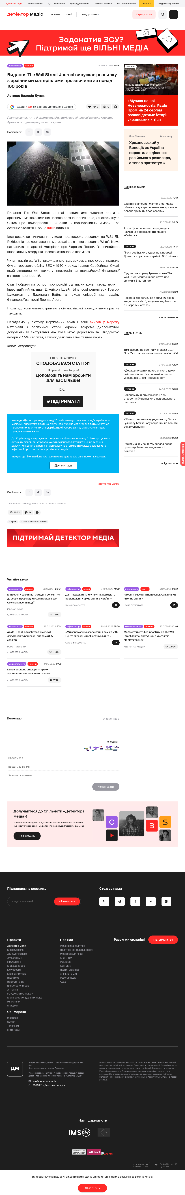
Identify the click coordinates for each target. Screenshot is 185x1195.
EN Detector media (126, 3)
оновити (112, 741)
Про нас (66, 940)
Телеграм (13, 1025)
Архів (63, 981)
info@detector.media (44, 1081)
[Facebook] (29, 132)
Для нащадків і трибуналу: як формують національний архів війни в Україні (90, 596)
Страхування (144, 14)
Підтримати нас (69, 969)
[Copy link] (47, 132)
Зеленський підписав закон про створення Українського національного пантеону (149, 398)
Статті (68, 14)
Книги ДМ (66, 957)
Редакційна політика (72, 945)
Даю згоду (92, 1188)
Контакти (66, 965)
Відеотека (13, 977)
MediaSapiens (35, 3)
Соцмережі (16, 1012)
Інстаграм (13, 1029)
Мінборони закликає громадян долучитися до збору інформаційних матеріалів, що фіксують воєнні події (34, 598)
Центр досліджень (80, 3)
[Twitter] (38, 132)
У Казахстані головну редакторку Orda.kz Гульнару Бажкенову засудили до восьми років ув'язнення (151, 423)
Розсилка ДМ (68, 977)
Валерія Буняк (33, 96)
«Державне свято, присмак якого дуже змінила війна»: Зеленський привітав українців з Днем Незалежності (149, 374)
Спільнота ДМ (27, 836)
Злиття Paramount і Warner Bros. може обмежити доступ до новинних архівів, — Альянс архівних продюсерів (150, 207)
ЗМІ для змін (14, 957)
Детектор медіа (14, 3)
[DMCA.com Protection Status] (79, 1154)
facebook (12, 1017)
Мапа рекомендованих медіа (24, 997)
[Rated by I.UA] (107, 1154)
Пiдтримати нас (163, 939)
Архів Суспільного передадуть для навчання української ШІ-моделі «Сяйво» (146, 231)
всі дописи (168, 463)
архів (13, 521)
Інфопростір (15, 65)
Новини (55, 14)
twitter (11, 1021)
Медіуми (12, 1005)
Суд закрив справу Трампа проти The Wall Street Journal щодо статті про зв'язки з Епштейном (148, 277)
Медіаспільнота (133, 626)
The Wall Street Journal (35, 521)
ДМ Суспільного (56, 3)
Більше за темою (134, 187)
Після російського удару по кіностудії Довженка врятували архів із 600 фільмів (151, 254)
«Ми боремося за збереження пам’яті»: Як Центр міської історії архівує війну (91, 634)
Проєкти (14, 940)
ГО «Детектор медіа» (168, 3)
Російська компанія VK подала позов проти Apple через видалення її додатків (148, 447)
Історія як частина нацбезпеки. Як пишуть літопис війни (150, 596)
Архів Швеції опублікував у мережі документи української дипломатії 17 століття (30, 636)
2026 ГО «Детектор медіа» (49, 1085)
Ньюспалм (13, 1001)
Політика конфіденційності (76, 949)
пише (51, 228)
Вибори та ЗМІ (16, 981)
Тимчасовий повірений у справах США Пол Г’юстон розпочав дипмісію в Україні (151, 351)
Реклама (65, 961)
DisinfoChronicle (103, 3)
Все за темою (166, 317)
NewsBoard (14, 969)
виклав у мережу (104, 322)
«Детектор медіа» (108, 483)
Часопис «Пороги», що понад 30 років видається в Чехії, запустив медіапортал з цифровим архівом (150, 301)
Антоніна (146, 3)
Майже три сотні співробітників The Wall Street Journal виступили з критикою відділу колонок (149, 636)
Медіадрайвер (16, 965)
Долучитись (63, 465)
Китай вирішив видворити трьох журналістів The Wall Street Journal (28, 671)
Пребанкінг (14, 961)
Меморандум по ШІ (71, 953)
